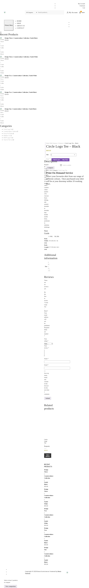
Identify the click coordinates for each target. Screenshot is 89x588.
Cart (84, 8)
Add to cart (56, 159)
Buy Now (65, 159)
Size (47, 154)
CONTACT (20, 28)
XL (49, 268)
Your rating (46, 340)
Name (46, 358)
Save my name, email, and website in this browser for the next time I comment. (47, 384)
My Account (81, 3)
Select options (48, 455)
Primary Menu (9, 25)
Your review (46, 347)
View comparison (10, 586)
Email (46, 365)
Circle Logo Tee (62, 170)
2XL (49, 270)
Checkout (82, 6)
